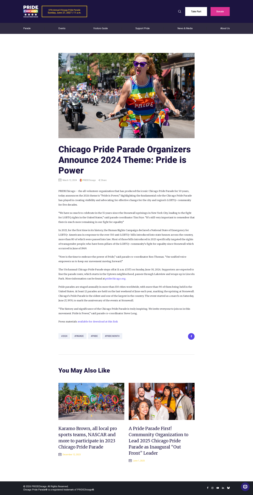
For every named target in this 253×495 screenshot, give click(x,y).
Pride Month (112, 336)
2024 (65, 336)
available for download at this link (98, 321)
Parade (80, 336)
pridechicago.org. (115, 278)
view (91, 401)
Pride (95, 336)
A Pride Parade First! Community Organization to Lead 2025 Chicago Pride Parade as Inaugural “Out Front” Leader (158, 441)
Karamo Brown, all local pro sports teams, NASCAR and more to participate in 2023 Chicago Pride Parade (87, 438)
